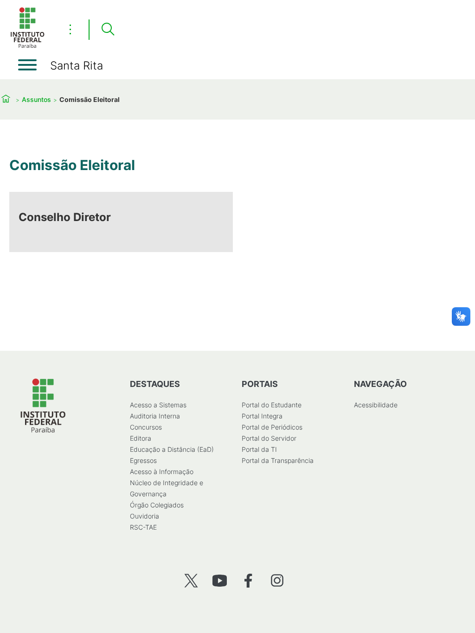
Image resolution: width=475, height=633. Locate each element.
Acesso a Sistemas (158, 405)
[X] (191, 580)
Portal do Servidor (269, 438)
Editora (140, 438)
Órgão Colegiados (157, 505)
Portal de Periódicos (272, 427)
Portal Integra (262, 416)
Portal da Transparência (278, 460)
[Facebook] (248, 580)
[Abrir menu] (27, 65)
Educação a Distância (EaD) (172, 449)
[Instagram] (277, 580)
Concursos (146, 427)
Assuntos (36, 99)
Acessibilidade (376, 405)
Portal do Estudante (272, 405)
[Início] (27, 46)
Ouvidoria (144, 516)
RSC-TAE (143, 527)
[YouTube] (220, 580)
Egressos (143, 460)
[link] (121, 222)
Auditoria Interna (155, 416)
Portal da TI (259, 449)
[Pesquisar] (107, 29)
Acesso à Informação (161, 471)
